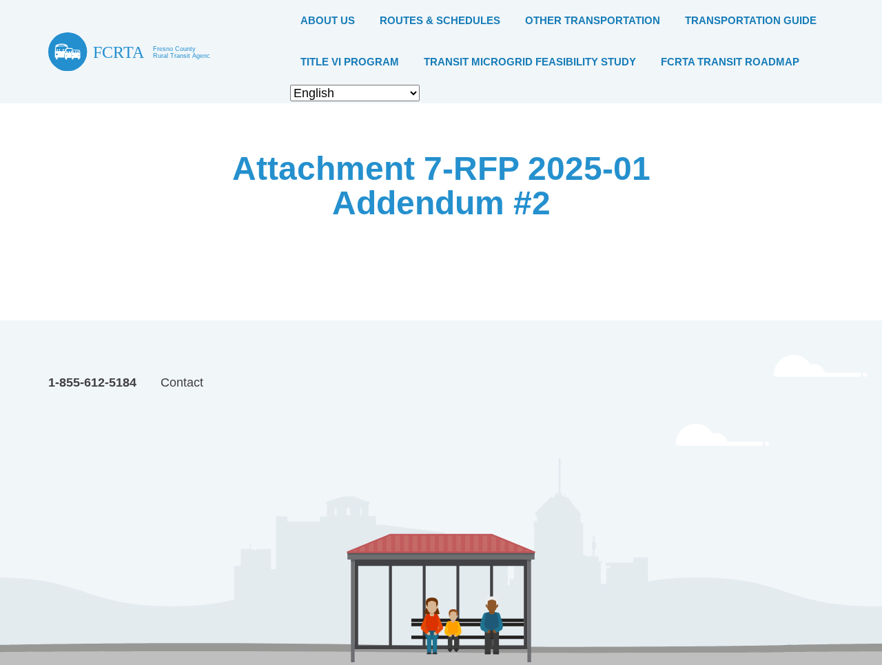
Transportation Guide (751, 20)
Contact (182, 382)
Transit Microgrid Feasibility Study (530, 62)
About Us (327, 20)
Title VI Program (349, 62)
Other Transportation (592, 20)
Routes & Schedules (440, 20)
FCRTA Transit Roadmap (730, 62)
